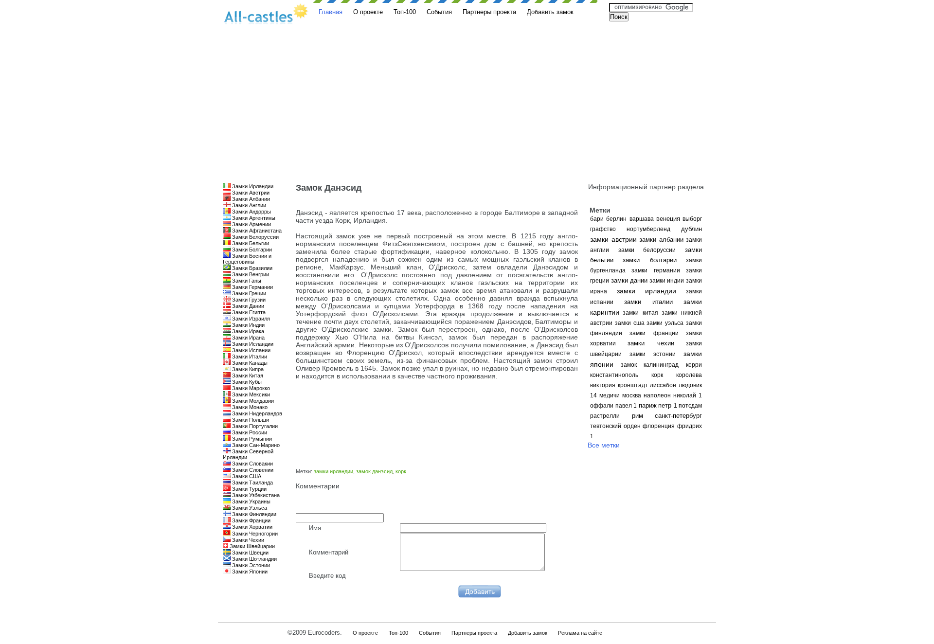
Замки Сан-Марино (255, 445)
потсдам (690, 405)
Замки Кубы (246, 382)
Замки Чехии (247, 540)
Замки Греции (248, 293)
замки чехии (651, 343)
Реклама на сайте (580, 633)
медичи (609, 395)
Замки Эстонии (250, 565)
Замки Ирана (248, 337)
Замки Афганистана (256, 230)
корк (657, 375)
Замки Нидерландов (256, 413)
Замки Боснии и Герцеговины (247, 259)
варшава (641, 218)
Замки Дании (247, 306)
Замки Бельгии (250, 243)
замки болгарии (649, 260)
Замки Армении (251, 224)
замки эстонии (652, 354)
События (439, 12)
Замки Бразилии (251, 268)
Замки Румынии (251, 439)
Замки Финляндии (253, 514)
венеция (668, 218)
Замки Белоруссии (255, 237)
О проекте (368, 12)
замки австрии (613, 239)
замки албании (661, 239)
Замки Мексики (250, 394)
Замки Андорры (251, 212)
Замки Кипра (247, 369)
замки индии (666, 280)
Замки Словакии (252, 463)
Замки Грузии (248, 300)
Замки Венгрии (250, 274)
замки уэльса (665, 323)
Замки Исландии (252, 344)
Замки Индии (248, 325)
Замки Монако (249, 407)
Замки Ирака (247, 331)
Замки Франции (250, 520)
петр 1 (667, 405)
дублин (691, 229)
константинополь (614, 375)
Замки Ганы (246, 281)
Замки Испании (250, 350)
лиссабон (663, 385)
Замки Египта (248, 312)
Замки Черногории (254, 534)
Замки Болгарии (251, 249)
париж (648, 405)
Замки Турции (249, 489)
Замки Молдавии (252, 401)
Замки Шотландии (254, 559)
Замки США (246, 476)
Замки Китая (247, 375)
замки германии (655, 270)
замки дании (629, 280)
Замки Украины (250, 501)
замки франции (653, 333)
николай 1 (687, 395)
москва (631, 395)
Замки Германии (252, 287)
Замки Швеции (250, 552)
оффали (601, 405)
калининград (661, 364)
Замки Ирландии (252, 186)
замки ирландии (647, 291)
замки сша (630, 323)
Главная (330, 12)
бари (597, 218)
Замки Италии (249, 356)
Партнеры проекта (489, 12)
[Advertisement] (467, 110)
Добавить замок (550, 12)
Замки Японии (249, 571)
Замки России (249, 432)
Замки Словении (252, 470)
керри (694, 364)
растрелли (605, 415)
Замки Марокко (250, 388)
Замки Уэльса (249, 508)
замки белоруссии (647, 250)
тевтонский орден (615, 426)
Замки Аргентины (253, 218)
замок (629, 364)
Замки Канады (249, 363)
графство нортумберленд (630, 229)
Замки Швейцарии (251, 546)
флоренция (659, 426)
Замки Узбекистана (255, 495)
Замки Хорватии (251, 527)
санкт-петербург (678, 415)
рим (637, 415)
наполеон (657, 395)
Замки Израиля (250, 319)
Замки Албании (250, 199)
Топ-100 (405, 12)
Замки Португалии (254, 426)
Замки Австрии (250, 193)
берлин (616, 218)
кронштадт (633, 385)
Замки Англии (248, 205)
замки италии (648, 301)
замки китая (640, 312)
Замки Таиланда (252, 482)
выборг (692, 218)
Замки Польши (250, 420)
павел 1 (626, 405)
